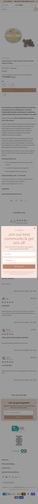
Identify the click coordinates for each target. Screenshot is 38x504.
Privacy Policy (25, 274)
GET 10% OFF (19, 266)
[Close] (34, 228)
